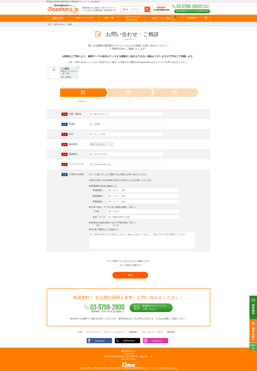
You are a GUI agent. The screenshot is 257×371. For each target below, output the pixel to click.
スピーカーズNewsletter (132, 18)
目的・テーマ (99, 217)
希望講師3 (97, 201)
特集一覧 (109, 18)
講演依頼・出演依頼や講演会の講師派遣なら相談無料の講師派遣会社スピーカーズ (119, 368)
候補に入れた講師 (164, 18)
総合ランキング (84, 18)
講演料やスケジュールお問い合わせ (194, 11)
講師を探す (58, 18)
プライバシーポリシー (114, 332)
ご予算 (96, 211)
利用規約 (192, 18)
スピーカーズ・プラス (152, 332)
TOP (49, 24)
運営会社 (171, 332)
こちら (130, 261)
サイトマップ (93, 332)
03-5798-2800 (107, 306)
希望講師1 (97, 190)
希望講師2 (97, 196)
